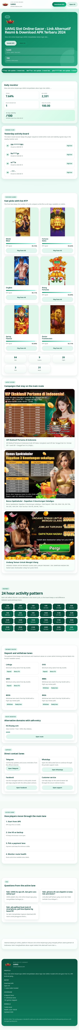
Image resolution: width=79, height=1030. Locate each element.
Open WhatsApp (57, 770)
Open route (39, 737)
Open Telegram (13, 768)
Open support (57, 788)
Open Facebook (21, 788)
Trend (8, 93)
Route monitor (11, 103)
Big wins (44, 93)
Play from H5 (21, 250)
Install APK (10, 43)
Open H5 (72, 4)
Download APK (59, 4)
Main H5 (22, 43)
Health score (46, 103)
